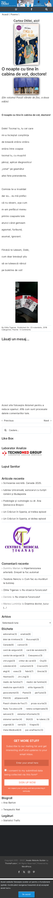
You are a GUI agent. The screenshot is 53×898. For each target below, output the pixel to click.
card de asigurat (13, 650)
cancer (23, 644)
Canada (8, 644)
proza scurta (39, 703)
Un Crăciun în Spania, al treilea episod (24, 511)
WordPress (26, 866)
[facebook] (31, 9)
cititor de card (27, 660)
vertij (22, 724)
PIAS (7, 698)
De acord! (26, 894)
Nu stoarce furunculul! (34, 590)
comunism (26, 666)
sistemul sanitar (12, 719)
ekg (6, 671)
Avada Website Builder (36, 860)
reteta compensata (37, 708)
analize (26, 634)
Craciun (42, 666)
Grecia (42, 671)
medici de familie (36, 682)
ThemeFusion (11, 863)
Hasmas (8, 676)
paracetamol (11, 692)
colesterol (9, 666)
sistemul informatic (28, 714)
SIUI (29, 719)
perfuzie (40, 692)
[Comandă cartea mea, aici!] (26, 25)
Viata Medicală (12, 730)
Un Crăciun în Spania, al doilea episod (24, 518)
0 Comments (25, 330)
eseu (17, 671)
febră (29, 671)
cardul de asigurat (13, 655)
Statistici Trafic (11, 820)
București (32, 639)
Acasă (5, 14)
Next (46, 420)
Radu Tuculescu (12, 708)
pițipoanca (21, 698)
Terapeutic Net (11, 809)
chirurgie (9, 660)
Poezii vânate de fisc (15, 703)
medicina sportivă (13, 687)
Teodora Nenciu (12, 579)
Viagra (34, 724)
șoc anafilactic (34, 730)
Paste (27, 692)
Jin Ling (23, 676)
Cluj (43, 660)
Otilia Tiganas (10, 327)
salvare (8, 714)
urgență (8, 724)
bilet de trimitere (13, 639)
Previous (9, 420)
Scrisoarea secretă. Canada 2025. (22, 483)
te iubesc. (43, 719)
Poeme (14, 14)
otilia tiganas (36, 687)
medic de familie (13, 682)
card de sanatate (36, 650)
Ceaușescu (35, 655)
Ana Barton (9, 802)
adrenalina (10, 634)
